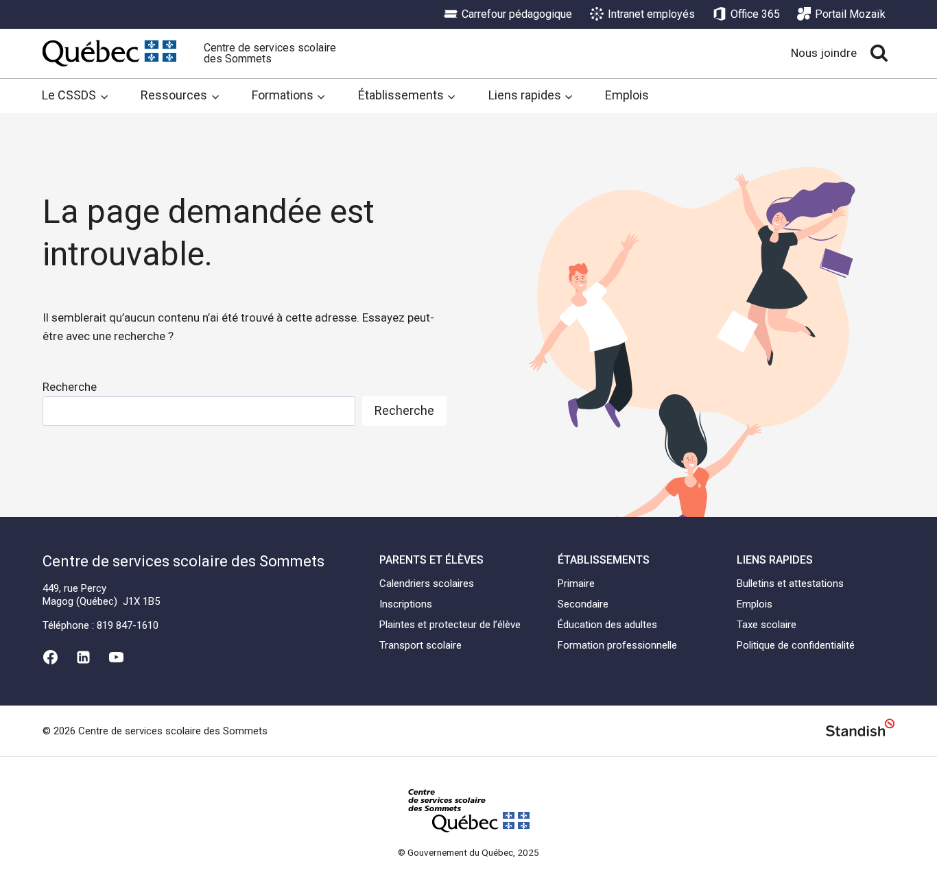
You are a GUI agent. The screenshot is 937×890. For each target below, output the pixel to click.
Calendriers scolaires (426, 583)
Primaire (576, 583)
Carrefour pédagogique (517, 14)
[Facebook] (50, 656)
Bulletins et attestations (790, 583)
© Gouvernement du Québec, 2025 (468, 852)
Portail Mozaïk (850, 14)
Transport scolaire (420, 645)
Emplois (627, 95)
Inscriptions (405, 604)
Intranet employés (651, 14)
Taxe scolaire (766, 624)
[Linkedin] (83, 656)
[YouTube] (116, 656)
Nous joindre (824, 53)
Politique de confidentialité (796, 645)
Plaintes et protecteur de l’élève (450, 624)
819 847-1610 (127, 625)
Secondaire (583, 604)
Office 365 (755, 14)
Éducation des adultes (607, 624)
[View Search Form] (879, 53)
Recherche (70, 387)
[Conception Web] (860, 730)
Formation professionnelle (617, 645)
